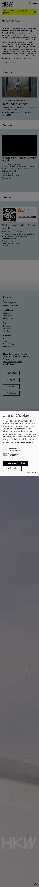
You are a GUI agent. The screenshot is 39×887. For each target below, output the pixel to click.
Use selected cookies (15, 463)
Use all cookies (12, 468)
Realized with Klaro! (29, 472)
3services (14, 451)
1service (13, 456)
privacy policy (23, 442)
